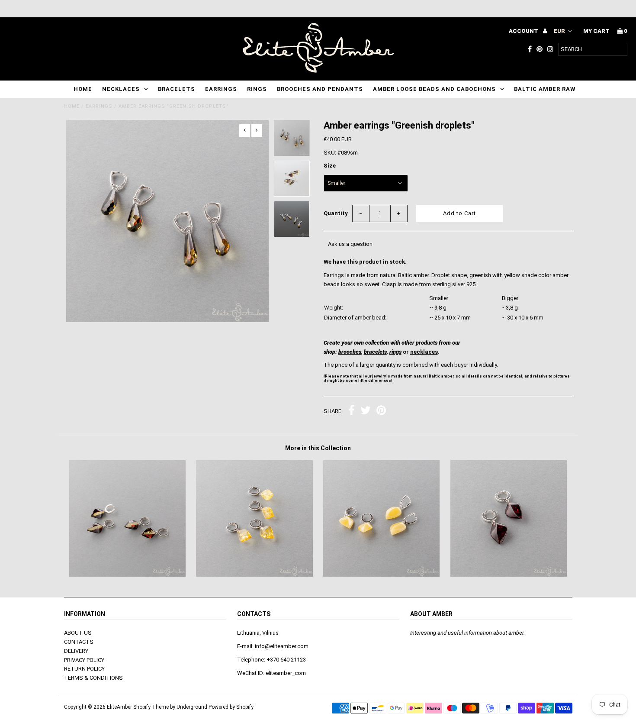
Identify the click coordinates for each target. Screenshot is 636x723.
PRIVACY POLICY (84, 660)
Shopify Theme (151, 707)
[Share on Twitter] (365, 411)
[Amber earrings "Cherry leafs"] (508, 574)
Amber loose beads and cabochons (434, 89)
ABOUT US (78, 632)
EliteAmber (119, 707)
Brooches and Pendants (320, 89)
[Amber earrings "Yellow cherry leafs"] (127, 574)
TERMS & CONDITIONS (93, 678)
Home (83, 89)
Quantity (336, 213)
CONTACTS (78, 642)
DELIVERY (76, 651)
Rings (257, 89)
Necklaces (121, 89)
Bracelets (176, 89)
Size (330, 165)
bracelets (375, 352)
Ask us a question (350, 244)
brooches (349, 352)
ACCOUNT (524, 31)
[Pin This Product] (381, 411)
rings (395, 352)
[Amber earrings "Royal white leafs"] (381, 574)
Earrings (221, 89)
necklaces (424, 352)
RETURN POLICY (84, 668)
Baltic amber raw (544, 89)
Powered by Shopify (231, 707)
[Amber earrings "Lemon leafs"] (254, 574)
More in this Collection (318, 448)
